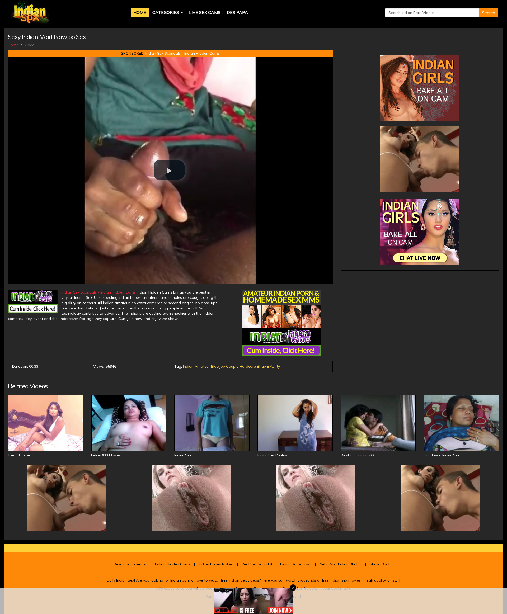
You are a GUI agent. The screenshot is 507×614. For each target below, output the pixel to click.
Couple (232, 366)
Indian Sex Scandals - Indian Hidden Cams (182, 53)
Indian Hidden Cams (172, 564)
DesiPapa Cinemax (130, 564)
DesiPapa (237, 12)
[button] (169, 170)
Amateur (202, 366)
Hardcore (248, 366)
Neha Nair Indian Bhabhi (341, 564)
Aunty (275, 366)
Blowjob (218, 366)
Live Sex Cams (204, 12)
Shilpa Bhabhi (381, 564)
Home (139, 12)
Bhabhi (263, 366)
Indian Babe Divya (295, 564)
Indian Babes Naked (216, 564)
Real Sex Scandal (257, 564)
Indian (188, 366)
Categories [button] (166, 12)
